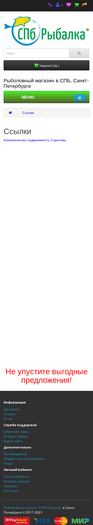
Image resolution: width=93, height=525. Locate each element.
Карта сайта (13, 440)
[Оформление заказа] (84, 5)
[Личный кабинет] (59, 5)
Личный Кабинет (16, 476)
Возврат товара (16, 436)
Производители (16, 453)
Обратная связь (16, 431)
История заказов (16, 481)
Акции (8, 463)
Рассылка (11, 490)
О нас (8, 418)
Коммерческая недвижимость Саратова (35, 139)
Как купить (12, 409)
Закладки (11, 485)
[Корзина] (76, 5)
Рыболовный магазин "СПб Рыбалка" (33, 507)
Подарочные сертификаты (24, 458)
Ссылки (28, 112)
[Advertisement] (46, 315)
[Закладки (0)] (68, 5)
